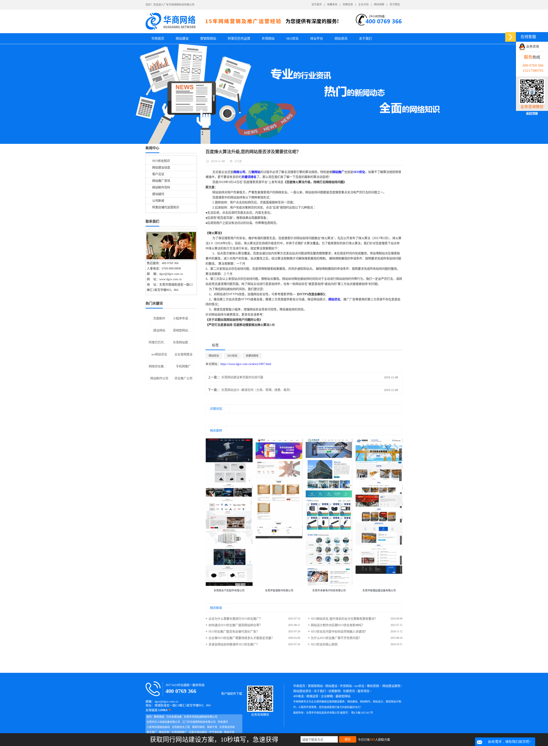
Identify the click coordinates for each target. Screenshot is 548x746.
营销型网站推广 (183, 330)
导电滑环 (223, 722)
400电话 (298, 696)
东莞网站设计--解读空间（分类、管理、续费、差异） (256, 390)
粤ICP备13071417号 (362, 712)
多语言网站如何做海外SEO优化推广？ (233, 644)
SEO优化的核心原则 (324, 644)
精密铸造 (159, 716)
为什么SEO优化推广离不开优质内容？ (336, 638)
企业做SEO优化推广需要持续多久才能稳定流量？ (241, 638)
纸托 (149, 716)
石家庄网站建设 (198, 732)
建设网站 (159, 330)
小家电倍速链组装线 (158, 727)
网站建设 (182, 38)
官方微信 (395, 4)
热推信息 (348, 4)
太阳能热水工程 (181, 727)
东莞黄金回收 (227, 727)
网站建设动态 (161, 167)
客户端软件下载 (231, 693)
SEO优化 (292, 38)
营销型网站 (208, 38)
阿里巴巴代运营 (239, 38)
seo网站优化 (159, 354)
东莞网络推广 (179, 732)
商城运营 (312, 696)
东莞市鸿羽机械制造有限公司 (200, 716)
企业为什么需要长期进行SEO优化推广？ (235, 618)
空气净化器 (215, 732)
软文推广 (152, 732)
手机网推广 (183, 366)
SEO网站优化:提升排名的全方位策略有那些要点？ (344, 618)
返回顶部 (532, 113)
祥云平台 (316, 38)
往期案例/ (334, 691)
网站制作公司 (159, 378)
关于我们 (365, 38)
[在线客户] (510, 37)
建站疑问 (158, 194)
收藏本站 (332, 4)
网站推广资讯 (161, 180)
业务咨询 (532, 46)
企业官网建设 (183, 354)
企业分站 (363, 4)
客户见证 (158, 174)
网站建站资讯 (302, 691)
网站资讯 (341, 38)
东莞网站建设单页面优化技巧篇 (242, 377)
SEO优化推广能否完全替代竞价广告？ (233, 631)
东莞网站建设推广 (183, 342)
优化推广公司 (183, 378)
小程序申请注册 (183, 318)
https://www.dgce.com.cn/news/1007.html (245, 364)
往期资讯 (349, 691)
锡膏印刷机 (198, 727)
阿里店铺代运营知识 (165, 207)
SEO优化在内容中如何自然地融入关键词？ (339, 631)
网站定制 (164, 732)
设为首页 (316, 4)
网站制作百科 (161, 187)
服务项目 (363, 691)
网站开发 (229, 732)
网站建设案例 (391, 686)
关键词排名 (252, 355)
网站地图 (379, 4)
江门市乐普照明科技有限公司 (199, 722)
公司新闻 (158, 200)
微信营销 (373, 686)
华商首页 (157, 38)
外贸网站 (268, 38)
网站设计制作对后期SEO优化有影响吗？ (338, 625)
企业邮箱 (327, 696)
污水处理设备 (174, 716)
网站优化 (214, 355)
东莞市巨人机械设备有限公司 (163, 722)
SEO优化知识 (161, 160)
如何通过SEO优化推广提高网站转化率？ (235, 625)
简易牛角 (212, 727)
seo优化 (359, 686)
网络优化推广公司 (159, 366)
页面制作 (159, 318)
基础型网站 (342, 696)
